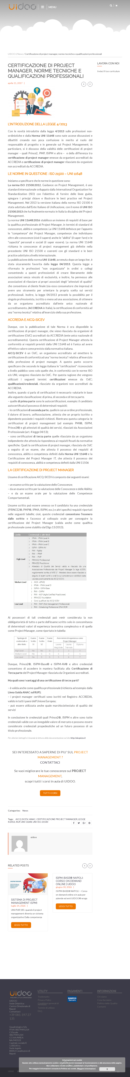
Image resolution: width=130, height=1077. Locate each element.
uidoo (34, 837)
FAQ (40, 1011)
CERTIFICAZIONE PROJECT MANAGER (56, 819)
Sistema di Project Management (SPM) (24, 901)
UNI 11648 (26, 821)
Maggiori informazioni (86, 1068)
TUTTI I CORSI (50, 793)
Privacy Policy (44, 1000)
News (25, 810)
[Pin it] (89, 823)
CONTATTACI (50, 762)
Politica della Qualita (107, 1003)
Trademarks (43, 996)
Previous (83, 84)
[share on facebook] (74, 823)
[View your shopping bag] (116, 5)
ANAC (32, 819)
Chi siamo (102, 996)
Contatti (101, 1006)
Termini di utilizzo (46, 1007)
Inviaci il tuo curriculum (108, 71)
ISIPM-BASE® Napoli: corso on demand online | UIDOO (69, 881)
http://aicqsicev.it (78, 738)
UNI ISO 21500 (40, 821)
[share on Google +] (84, 823)
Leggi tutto (21, 925)
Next (90, 84)
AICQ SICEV (22, 819)
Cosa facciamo (104, 1000)
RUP (18, 821)
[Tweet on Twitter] (79, 823)
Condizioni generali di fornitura (48, 1004)
